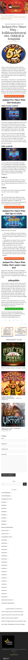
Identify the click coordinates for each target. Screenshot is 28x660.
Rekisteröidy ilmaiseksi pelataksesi (14, 308)
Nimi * (2, 438)
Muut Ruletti (4, 596)
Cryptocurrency (5, 533)
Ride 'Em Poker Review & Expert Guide (13, 368)
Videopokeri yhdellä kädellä (7, 603)
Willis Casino (9, 41)
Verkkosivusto (4, 449)
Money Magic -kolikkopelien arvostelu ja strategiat (13, 624)
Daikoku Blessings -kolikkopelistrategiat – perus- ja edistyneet (11, 398)
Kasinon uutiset (5, 530)
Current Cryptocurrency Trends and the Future (12, 611)
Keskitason (20, 24)
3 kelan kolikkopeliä (9, 15)
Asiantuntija (4, 540)
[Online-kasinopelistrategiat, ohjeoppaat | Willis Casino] (14, 641)
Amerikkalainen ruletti (6, 499)
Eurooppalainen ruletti (6, 536)
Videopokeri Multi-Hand (6, 600)
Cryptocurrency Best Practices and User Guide (12, 614)
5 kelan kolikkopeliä (5, 495)
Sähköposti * (4, 443)
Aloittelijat (3, 502)
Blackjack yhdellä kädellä (7, 527)
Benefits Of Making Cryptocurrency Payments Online (13, 621)
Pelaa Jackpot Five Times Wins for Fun (14, 96)
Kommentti (4, 454)
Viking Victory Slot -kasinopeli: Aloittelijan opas (11, 428)
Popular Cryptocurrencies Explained (9, 618)
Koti (2, 15)
